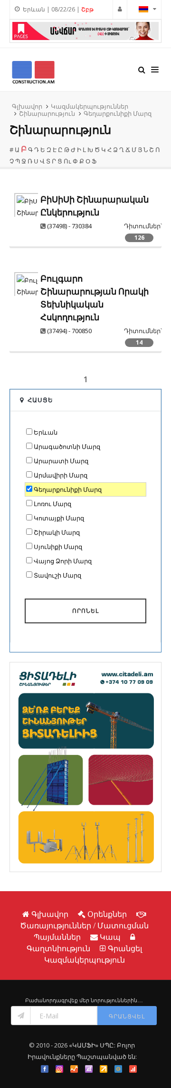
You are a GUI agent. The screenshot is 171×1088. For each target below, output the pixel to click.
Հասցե (40, 400)
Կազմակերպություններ (89, 106)
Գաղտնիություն (58, 948)
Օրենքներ (107, 914)
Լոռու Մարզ (52, 503)
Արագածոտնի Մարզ (67, 446)
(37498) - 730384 (69, 226)
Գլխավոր (27, 106)
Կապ (110, 937)
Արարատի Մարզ (61, 461)
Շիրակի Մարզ (57, 532)
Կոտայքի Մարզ (59, 518)
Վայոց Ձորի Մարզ (63, 561)
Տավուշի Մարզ (57, 575)
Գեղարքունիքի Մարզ (118, 113)
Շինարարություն (47, 113)
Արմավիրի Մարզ (60, 475)
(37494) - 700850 (69, 330)
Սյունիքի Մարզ (58, 546)
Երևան (45, 432)
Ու (67, 161)
